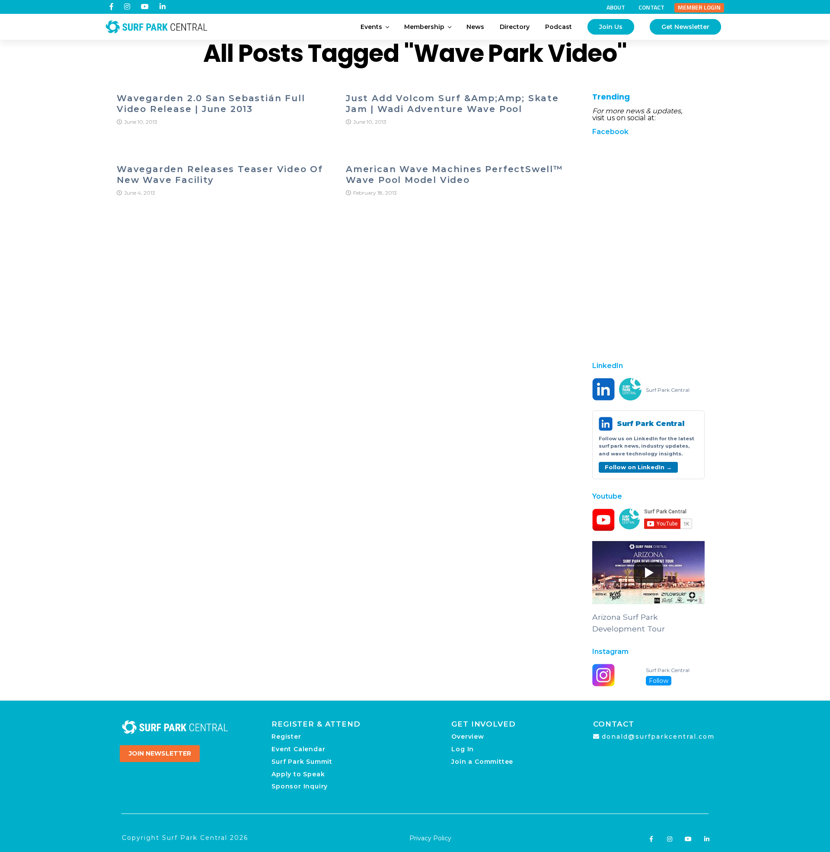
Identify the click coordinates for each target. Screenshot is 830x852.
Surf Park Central (668, 390)
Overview (467, 736)
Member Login (699, 7)
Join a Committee (482, 762)
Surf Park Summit (301, 762)
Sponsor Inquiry (299, 786)
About (616, 7)
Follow (658, 681)
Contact (651, 7)
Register (286, 736)
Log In (462, 749)
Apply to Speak (298, 774)
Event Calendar (298, 749)
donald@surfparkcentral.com (658, 736)
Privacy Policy (430, 838)
